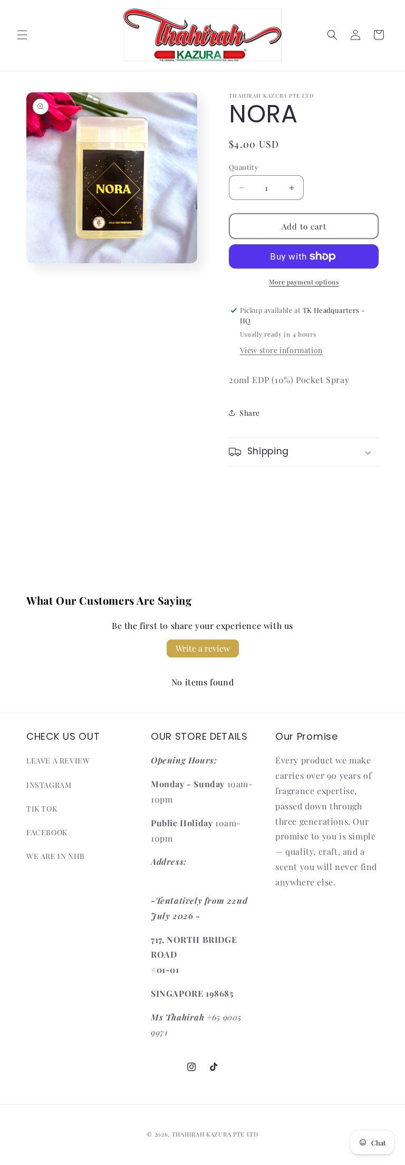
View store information (281, 350)
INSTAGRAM (48, 785)
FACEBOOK (47, 832)
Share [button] (249, 413)
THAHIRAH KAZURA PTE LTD (215, 1134)
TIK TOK (41, 809)
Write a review (203, 648)
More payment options (304, 282)
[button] (22, 34)
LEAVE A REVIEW (58, 761)
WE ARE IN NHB (55, 856)
